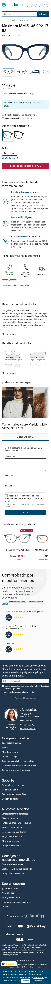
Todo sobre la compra (11, 742)
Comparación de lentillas (13, 873)
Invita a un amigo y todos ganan (16, 822)
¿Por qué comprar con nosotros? (16, 902)
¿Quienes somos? (10, 888)
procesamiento (23, 496)
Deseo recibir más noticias (25, 698)
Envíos (5, 747)
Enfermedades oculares (12, 864)
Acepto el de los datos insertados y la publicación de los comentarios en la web (25, 501)
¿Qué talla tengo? (10, 158)
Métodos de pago (10, 752)
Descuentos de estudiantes (14, 832)
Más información (11, 980)
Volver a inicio (22, 960)
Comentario (10, 456)
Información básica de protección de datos (19, 692)
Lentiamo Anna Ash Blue (17, 550)
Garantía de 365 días (11, 789)
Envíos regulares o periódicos (15, 813)
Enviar (25, 512)
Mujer (14, 20)
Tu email (9, 486)
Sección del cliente (10, 798)
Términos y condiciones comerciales (18, 761)
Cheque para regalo (10, 841)
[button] (8, 72)
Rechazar (38, 980)
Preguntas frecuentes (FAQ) (14, 794)
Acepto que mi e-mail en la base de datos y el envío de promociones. (27, 687)
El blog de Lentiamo (11, 897)
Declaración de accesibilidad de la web (19, 765)
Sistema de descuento (12, 827)
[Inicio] (3, 20)
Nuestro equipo (9, 892)
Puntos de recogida (10, 756)
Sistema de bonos (10, 818)
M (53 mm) (11, 153)
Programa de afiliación (12, 836)
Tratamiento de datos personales (16, 770)
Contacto (6, 906)
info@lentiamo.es (28, 728)
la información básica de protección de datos (28, 504)
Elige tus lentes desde (25, 165)
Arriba (32, 960)
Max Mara (24, 20)
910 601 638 (26, 725)
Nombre (9, 475)
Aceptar (26, 980)
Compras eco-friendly (11, 845)
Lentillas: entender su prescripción (17, 868)
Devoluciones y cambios (13, 785)
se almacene (19, 686)
